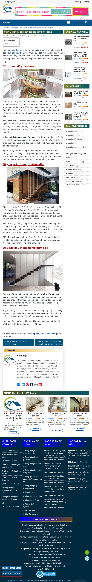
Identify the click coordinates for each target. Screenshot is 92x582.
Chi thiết (13, 433)
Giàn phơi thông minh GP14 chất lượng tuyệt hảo (79, 69)
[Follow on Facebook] (18, 385)
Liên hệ (86, 2)
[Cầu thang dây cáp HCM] (68, 105)
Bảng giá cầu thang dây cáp (35, 414)
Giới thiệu (78, 2)
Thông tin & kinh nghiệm (75, 185)
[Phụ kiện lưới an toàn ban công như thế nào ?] (68, 42)
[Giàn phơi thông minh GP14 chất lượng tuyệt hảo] (68, 74)
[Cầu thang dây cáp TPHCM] (57, 404)
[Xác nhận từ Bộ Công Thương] (46, 574)
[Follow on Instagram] (36, 385)
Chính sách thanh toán (10, 484)
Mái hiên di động (72, 177)
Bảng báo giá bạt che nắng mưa (32, 471)
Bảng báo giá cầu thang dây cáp (31, 451)
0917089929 (59, 459)
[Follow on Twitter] (23, 385)
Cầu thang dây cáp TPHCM (57, 414)
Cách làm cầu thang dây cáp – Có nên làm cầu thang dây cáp (13, 417)
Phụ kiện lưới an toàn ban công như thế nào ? (81, 38)
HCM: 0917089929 (11, 573)
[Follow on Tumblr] (31, 385)
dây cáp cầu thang (16, 53)
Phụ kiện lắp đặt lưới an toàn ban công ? (80, 92)
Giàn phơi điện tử (73, 143)
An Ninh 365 (30, 511)
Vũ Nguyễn (29, 36)
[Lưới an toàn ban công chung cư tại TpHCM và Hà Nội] (68, 57)
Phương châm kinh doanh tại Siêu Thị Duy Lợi (10, 490)
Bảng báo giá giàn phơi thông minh (31, 487)
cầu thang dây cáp (20, 50)
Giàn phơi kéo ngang (74, 139)
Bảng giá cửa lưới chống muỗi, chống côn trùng (32, 479)
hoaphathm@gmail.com (50, 560)
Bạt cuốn (69, 173)
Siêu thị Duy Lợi (47, 569)
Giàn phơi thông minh (74, 131)
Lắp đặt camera (31, 514)
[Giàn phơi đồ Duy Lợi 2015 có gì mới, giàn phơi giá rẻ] (68, 117)
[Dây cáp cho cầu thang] (79, 404)
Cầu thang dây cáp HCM (80, 103)
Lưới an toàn (71, 158)
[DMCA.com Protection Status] (80, 581)
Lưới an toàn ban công (75, 161)
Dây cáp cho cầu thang (79, 414)
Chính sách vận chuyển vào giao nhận (11, 466)
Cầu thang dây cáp (73, 181)
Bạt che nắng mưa (73, 169)
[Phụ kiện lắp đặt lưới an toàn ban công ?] (68, 94)
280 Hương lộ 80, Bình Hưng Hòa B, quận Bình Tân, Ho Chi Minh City (55, 453)
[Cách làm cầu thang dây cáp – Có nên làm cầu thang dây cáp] (13, 405)
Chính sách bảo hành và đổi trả (11, 472)
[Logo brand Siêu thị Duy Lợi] (8, 11)
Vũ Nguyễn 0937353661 (64, 581)
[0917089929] (87, 552)
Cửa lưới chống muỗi (74, 165)
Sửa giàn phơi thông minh (76, 154)
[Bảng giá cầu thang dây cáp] (35, 404)
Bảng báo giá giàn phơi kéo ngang (31, 458)
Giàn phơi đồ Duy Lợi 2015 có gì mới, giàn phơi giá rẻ (80, 115)
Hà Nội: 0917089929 (11, 568)
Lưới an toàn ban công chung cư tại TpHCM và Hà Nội (80, 54)
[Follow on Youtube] (40, 385)
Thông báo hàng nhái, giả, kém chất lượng (10, 498)
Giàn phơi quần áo (73, 135)
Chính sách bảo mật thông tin (9, 478)
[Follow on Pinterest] (27, 385)
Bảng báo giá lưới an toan (32, 465)
